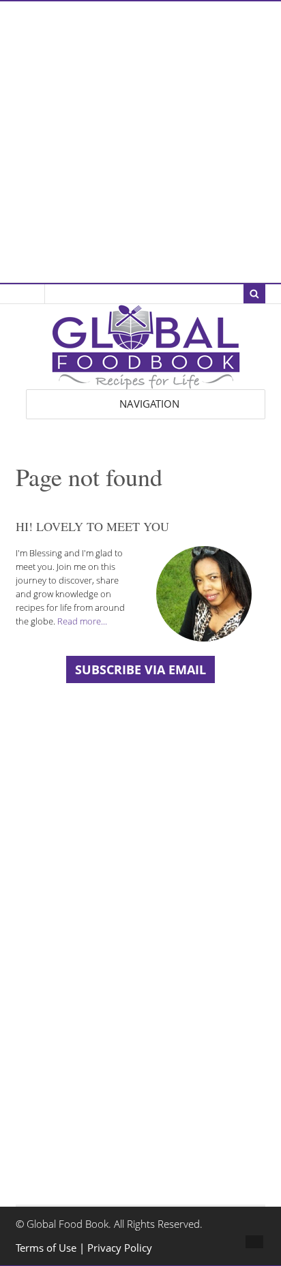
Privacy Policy (119, 1247)
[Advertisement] (140, 141)
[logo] (146, 382)
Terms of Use (47, 1247)
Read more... (82, 621)
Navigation (149, 403)
